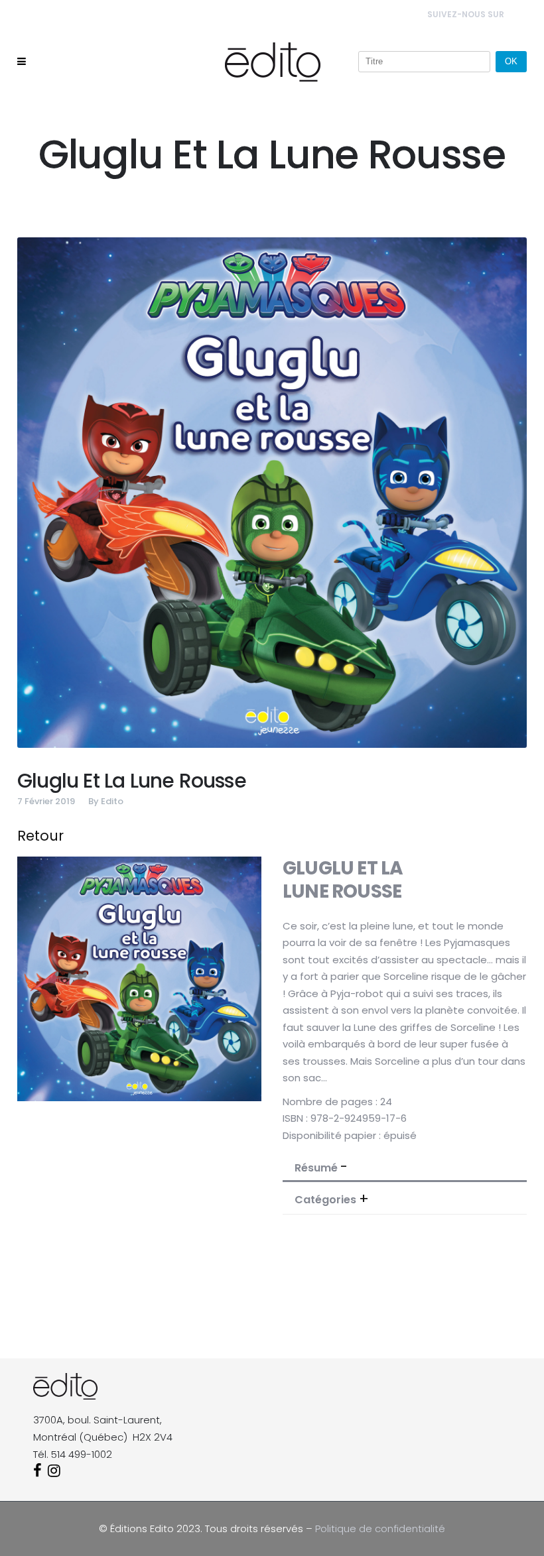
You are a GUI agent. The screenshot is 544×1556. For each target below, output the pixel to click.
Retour (40, 835)
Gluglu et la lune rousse (131, 780)
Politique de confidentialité (380, 1528)
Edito (112, 801)
